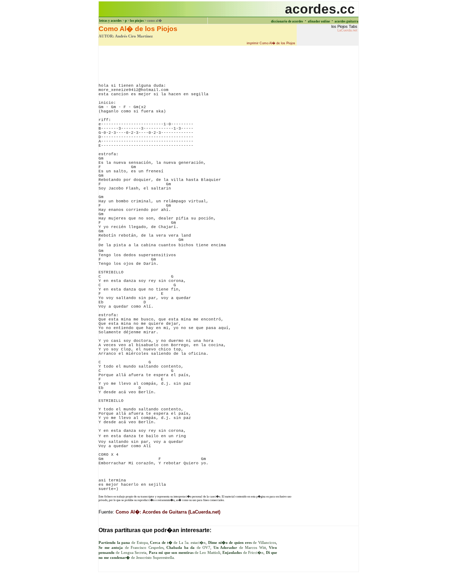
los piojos (137, 20)
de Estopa (123, 543)
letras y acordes (110, 20)
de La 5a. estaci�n (178, 543)
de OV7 (188, 548)
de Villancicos (242, 543)
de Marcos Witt (240, 548)
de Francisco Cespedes (131, 548)
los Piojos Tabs (344, 28)
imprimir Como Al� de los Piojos (271, 43)
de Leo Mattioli (184, 553)
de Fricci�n (242, 553)
